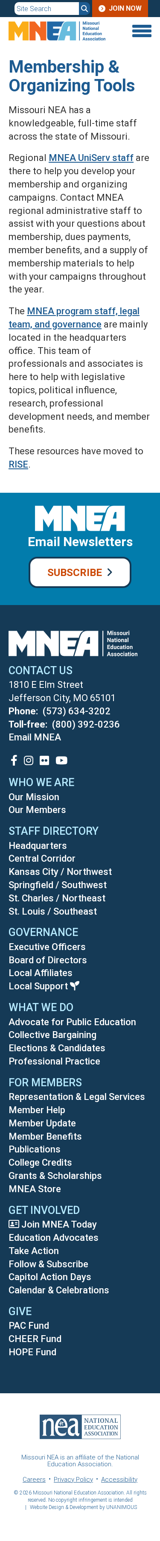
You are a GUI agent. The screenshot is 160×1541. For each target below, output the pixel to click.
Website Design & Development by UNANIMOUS (83, 1507)
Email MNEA (35, 737)
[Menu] (141, 30)
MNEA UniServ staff (91, 157)
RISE (18, 464)
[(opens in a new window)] (14, 760)
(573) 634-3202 (77, 711)
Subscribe (74, 573)
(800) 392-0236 (86, 724)
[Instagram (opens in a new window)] (28, 760)
